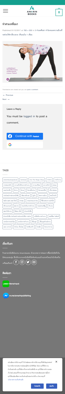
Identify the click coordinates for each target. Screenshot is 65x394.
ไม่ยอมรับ (37, 386)
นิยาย (22, 190)
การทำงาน (58, 179)
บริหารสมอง (53, 190)
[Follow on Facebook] (16, 262)
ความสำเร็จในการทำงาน (22, 185)
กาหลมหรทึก (7, 185)
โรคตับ (39, 227)
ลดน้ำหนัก (53, 195)
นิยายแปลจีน (42, 190)
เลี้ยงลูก (34, 221)
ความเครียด (36, 185)
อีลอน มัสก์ (18, 211)
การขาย (49, 179)
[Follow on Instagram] (22, 262)
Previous (7, 95)
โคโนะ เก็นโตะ (18, 227)
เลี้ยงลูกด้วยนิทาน (45, 221)
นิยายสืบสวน (31, 190)
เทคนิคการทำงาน (23, 221)
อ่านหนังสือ (28, 211)
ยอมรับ (52, 386)
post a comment (32, 89)
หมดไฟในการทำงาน (28, 206)
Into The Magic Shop (37, 179)
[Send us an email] (34, 262)
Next (6, 99)
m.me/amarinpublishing (20, 295)
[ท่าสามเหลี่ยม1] (32, 61)
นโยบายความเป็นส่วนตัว (16, 379)
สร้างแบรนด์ (7, 206)
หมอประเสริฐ (42, 206)
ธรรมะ (54, 185)
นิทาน (16, 190)
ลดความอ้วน (43, 195)
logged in (29, 116)
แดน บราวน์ (7, 227)
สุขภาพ (16, 206)
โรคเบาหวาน (48, 227)
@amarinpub (14, 283)
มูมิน (34, 195)
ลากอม (22, 200)
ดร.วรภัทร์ (46, 185)
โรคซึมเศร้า (30, 227)
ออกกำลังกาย (8, 211)
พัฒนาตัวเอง (26, 195)
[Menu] (5, 9)
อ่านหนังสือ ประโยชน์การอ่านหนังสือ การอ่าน (17, 216)
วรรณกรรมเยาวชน (32, 200)
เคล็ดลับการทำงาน (40, 216)
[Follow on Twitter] (28, 262)
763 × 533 (28, 30)
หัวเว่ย (51, 206)
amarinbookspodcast (10, 179)
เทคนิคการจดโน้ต (9, 221)
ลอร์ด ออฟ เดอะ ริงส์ (10, 200)
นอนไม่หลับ (7, 190)
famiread (23, 179)
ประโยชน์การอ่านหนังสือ (11, 195)
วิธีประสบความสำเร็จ (47, 200)
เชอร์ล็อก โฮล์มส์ (54, 216)
